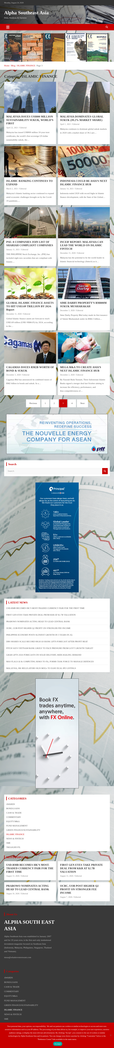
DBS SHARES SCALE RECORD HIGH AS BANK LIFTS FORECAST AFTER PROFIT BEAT (47, 641)
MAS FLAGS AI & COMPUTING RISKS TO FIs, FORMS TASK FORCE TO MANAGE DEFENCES (50, 661)
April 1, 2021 (65, 124)
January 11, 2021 (13, 250)
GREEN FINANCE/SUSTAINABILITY (23, 830)
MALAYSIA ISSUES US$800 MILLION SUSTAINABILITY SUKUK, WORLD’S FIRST (29, 120)
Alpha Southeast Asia (26, 12)
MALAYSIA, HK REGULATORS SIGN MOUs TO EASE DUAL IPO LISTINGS (41, 668)
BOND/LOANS (13, 808)
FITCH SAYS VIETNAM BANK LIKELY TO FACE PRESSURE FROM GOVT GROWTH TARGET (49, 648)
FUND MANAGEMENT (17, 826)
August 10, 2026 (12, 894)
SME (8, 843)
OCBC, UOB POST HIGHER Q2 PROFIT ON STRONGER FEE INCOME (38, 628)
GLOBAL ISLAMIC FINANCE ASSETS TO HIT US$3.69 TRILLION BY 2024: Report (30, 306)
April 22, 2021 (12, 128)
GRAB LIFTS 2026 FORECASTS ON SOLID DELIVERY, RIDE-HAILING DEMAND (43, 655)
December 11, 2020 (14, 314)
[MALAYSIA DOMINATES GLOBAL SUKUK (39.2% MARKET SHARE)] (84, 97)
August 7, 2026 (66, 897)
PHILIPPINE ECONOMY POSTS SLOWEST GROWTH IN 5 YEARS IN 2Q (39, 635)
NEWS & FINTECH (15, 839)
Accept (57, 1044)
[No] (110, 1035)
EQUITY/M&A (13, 821)
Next (82, 403)
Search (105, 471)
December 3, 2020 (67, 310)
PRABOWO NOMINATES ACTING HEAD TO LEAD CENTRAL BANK (38, 621)
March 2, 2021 (12, 189)
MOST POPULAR (17, 857)
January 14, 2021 (67, 189)
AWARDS (10, 804)
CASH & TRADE (14, 813)
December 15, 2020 (67, 253)
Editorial (23, 128)
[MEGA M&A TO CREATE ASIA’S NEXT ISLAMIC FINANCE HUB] (84, 348)
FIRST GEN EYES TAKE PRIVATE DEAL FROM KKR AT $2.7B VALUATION (41, 615)
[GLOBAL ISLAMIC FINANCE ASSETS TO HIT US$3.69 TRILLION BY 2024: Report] (30, 283)
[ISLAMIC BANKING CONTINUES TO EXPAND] (30, 161)
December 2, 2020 (67, 375)
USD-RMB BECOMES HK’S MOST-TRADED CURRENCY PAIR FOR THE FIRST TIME (45, 608)
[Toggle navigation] (8, 27)
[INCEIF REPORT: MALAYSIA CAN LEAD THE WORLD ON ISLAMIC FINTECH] (84, 222)
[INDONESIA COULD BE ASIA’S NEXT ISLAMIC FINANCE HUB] (84, 161)
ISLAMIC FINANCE (15, 834)
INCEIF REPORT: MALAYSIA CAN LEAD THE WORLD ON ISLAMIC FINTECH (81, 245)
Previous (33, 403)
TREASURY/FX (13, 847)
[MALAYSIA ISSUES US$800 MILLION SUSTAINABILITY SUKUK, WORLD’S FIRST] (30, 97)
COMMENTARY (13, 817)
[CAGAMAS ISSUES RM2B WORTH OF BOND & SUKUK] (30, 348)
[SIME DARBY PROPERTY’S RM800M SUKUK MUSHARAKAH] (84, 283)
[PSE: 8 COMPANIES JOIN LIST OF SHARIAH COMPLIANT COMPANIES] (30, 222)
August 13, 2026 (12, 876)
